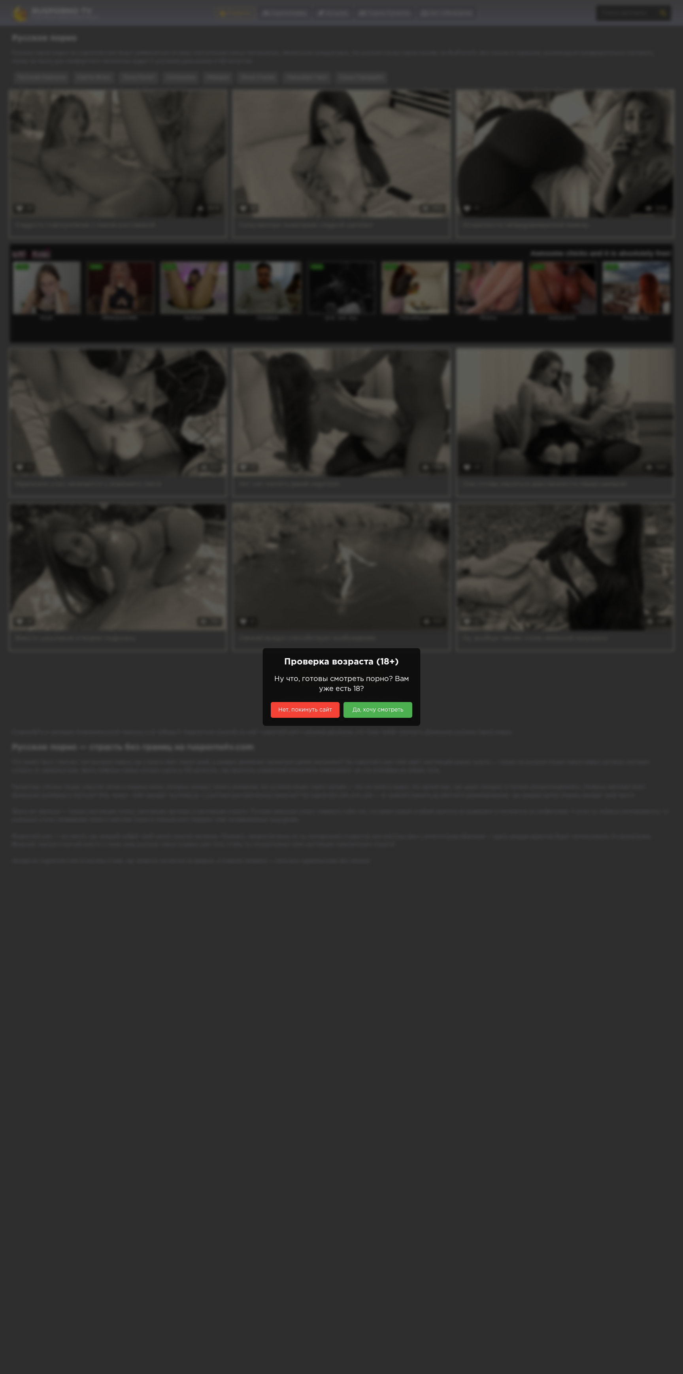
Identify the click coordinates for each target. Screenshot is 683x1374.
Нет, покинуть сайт (305, 710)
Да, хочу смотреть (378, 710)
